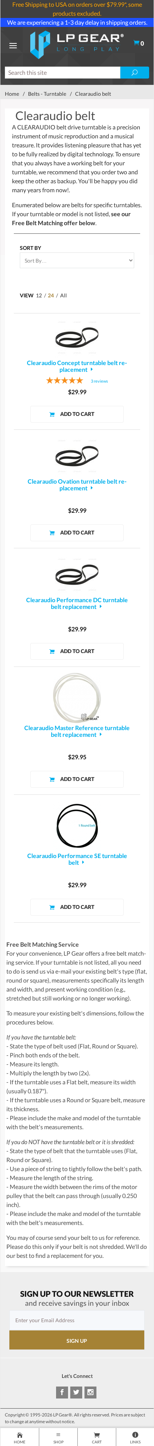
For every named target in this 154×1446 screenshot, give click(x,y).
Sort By (30, 248)
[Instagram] (90, 1392)
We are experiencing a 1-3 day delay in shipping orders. (77, 22)
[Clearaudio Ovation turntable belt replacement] (77, 456)
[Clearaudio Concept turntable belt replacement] (77, 337)
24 (51, 295)
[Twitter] (76, 1392)
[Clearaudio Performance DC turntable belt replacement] (77, 574)
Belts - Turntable (47, 94)
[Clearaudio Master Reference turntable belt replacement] (77, 698)
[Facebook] (62, 1392)
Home (12, 94)
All (63, 295)
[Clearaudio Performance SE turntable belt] (77, 826)
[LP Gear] (76, 44)
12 (39, 295)
